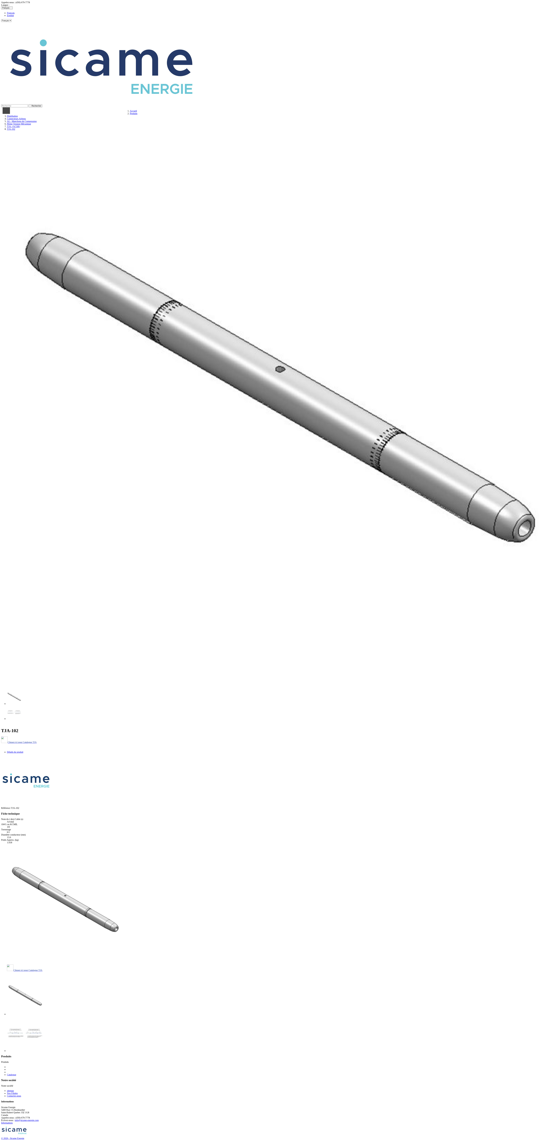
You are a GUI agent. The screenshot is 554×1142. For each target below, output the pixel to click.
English (10, 15)
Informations (7, 1123)
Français (11, 13)
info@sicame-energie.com (27, 1120)
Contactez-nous (14, 1096)
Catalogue (11, 1074)
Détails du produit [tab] (15, 752)
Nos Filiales (12, 1093)
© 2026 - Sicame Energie (12, 1138)
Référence (6, 808)
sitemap (10, 1090)
